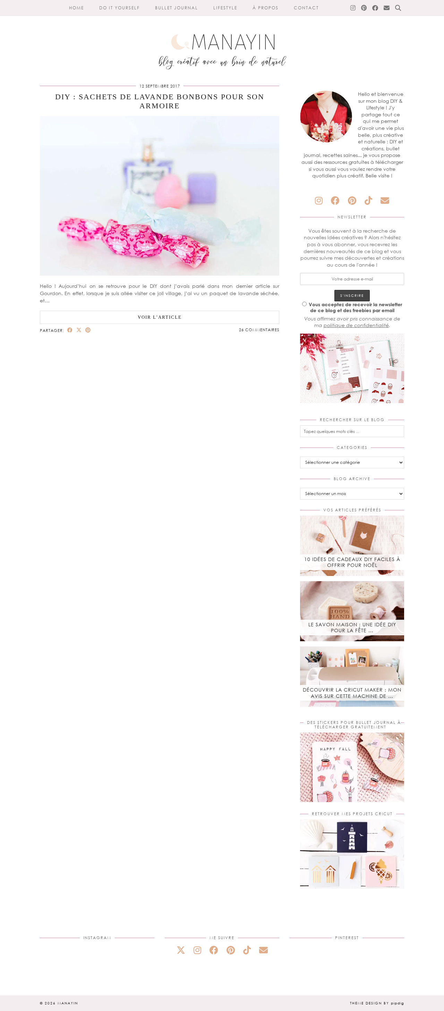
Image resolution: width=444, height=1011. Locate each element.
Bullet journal (176, 7)
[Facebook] (375, 8)
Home (76, 7)
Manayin (68, 1003)
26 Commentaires (259, 329)
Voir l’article (160, 317)
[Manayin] (222, 37)
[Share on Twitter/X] (79, 330)
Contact (306, 7)
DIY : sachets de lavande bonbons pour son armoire (159, 101)
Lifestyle (225, 7)
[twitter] (181, 950)
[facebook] (335, 200)
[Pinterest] (364, 8)
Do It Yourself (119, 7)
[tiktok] (368, 200)
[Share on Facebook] (70, 330)
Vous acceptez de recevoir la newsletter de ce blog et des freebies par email (355, 307)
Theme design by (377, 1003)
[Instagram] (353, 8)
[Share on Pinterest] (88, 330)
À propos (266, 7)
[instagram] (319, 200)
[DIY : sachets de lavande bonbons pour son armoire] (159, 274)
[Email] (387, 8)
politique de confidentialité (356, 325)
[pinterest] (352, 200)
